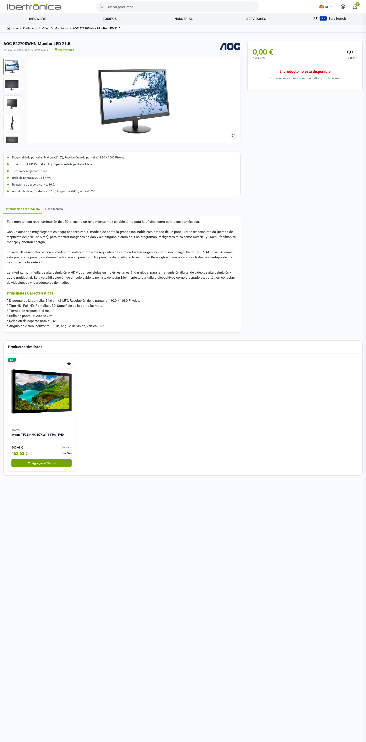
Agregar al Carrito (44, 463)
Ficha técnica (54, 209)
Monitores (61, 28)
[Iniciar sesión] (343, 7)
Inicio (14, 28)
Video (45, 28)
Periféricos (30, 28)
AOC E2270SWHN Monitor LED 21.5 (96, 28)
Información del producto (23, 209)
